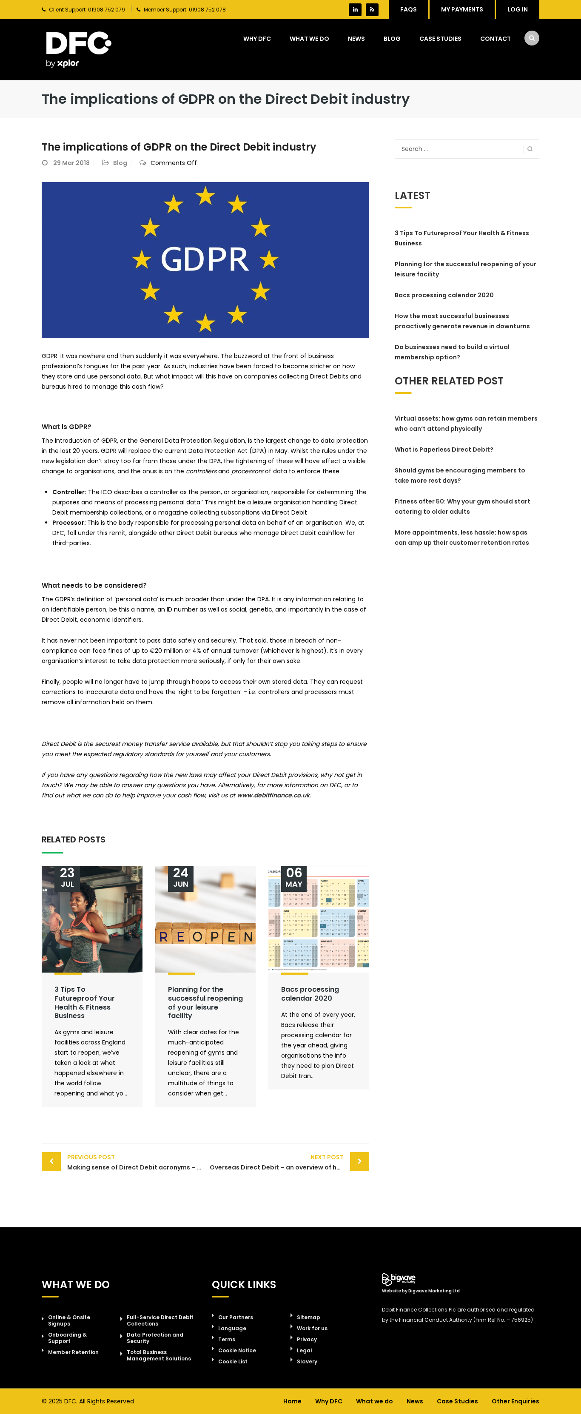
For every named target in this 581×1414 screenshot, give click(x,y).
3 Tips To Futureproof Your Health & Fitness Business (84, 1002)
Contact (495, 38)
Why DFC (257, 38)
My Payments (462, 9)
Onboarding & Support (67, 1338)
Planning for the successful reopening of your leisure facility (205, 1002)
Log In (517, 9)
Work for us (312, 1328)
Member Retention (73, 1352)
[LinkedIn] (355, 9)
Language (232, 1328)
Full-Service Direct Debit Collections (160, 1320)
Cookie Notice (237, 1350)
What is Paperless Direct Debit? (444, 449)
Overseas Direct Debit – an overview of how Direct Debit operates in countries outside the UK (289, 1162)
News (356, 38)
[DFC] (79, 49)
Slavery (307, 1361)
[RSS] (372, 9)
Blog (392, 38)
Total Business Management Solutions (159, 1355)
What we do (309, 38)
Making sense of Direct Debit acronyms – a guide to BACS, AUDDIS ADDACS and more (136, 1162)
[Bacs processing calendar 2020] (318, 919)
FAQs (408, 9)
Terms (226, 1339)
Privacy (307, 1339)
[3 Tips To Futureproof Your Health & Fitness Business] (92, 919)
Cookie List (233, 1361)
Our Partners (235, 1317)
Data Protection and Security (155, 1338)
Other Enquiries (515, 1401)
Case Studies (440, 38)
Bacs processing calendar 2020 (310, 993)
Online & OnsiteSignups (69, 1320)
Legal (304, 1350)
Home (292, 1401)
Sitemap (308, 1317)
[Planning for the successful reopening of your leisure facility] (205, 919)
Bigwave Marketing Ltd (434, 1291)
